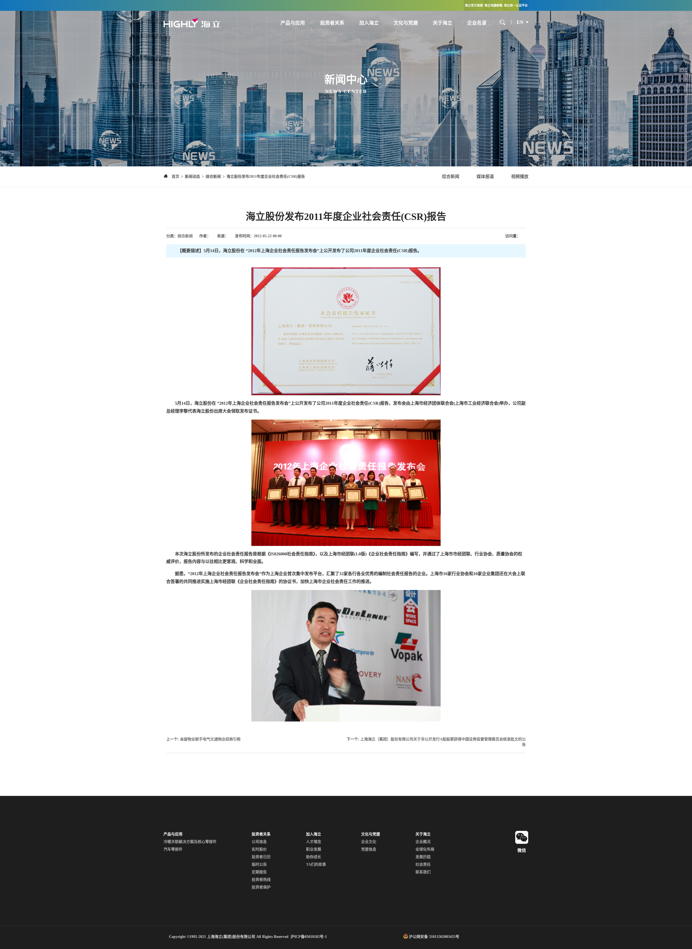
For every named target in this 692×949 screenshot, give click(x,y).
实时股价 (259, 849)
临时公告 (259, 864)
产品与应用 (293, 23)
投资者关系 (332, 23)
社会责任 (423, 864)
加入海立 (369, 23)
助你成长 (313, 857)
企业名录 (477, 23)
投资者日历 (261, 857)
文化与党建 (406, 23)
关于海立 (442, 23)
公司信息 (259, 842)
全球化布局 (424, 849)
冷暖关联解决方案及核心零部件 (190, 842)
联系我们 (423, 872)
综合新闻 (450, 176)
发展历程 (423, 857)
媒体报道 (485, 176)
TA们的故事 (316, 864)
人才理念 (313, 842)
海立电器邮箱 (493, 5)
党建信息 (368, 849)
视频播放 (519, 176)
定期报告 (259, 872)
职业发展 (313, 849)
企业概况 (423, 842)
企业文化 (368, 842)
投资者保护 (261, 887)
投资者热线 (261, 880)
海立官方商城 (474, 5)
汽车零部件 (173, 849)
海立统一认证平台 (516, 5)
